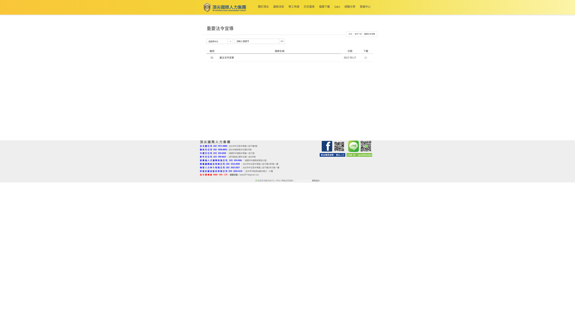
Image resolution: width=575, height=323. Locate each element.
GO (282, 41)
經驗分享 (350, 6)
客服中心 (365, 6)
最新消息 (278, 6)
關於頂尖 (263, 6)
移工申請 (294, 6)
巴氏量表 (309, 6)
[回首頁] (224, 7)
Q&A (337, 6)
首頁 (350, 34)
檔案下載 (324, 6)
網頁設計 (316, 180)
